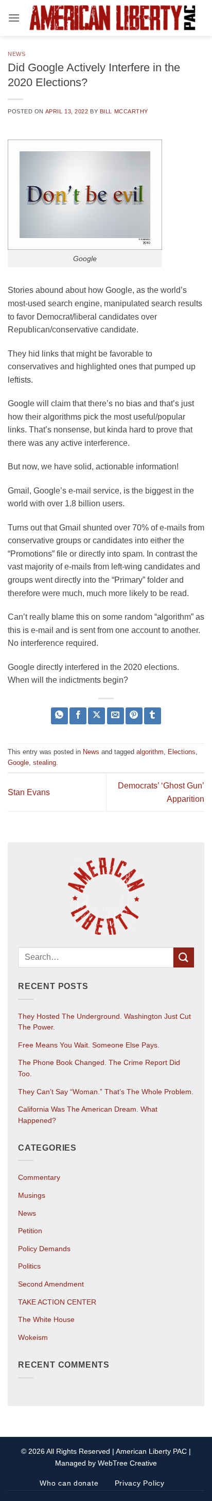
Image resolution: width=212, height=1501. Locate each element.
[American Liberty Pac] (112, 18)
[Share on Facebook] (77, 715)
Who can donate (69, 1483)
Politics (29, 1266)
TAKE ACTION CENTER (57, 1302)
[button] (14, 17)
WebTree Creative (127, 1463)
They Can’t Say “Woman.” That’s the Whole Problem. (105, 1092)
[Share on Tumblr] (152, 715)
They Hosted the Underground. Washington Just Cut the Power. (104, 1022)
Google (18, 762)
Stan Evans (29, 792)
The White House (46, 1319)
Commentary (39, 1177)
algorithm (150, 752)
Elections (182, 752)
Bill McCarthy (124, 111)
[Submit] (183, 957)
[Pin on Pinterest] (134, 715)
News (16, 54)
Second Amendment (51, 1284)
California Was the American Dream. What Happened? (87, 1114)
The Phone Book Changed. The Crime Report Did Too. (99, 1068)
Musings (31, 1195)
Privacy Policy (140, 1483)
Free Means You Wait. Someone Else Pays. (89, 1045)
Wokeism (33, 1337)
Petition (30, 1231)
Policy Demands (44, 1249)
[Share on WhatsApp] (59, 715)
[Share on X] (96, 715)
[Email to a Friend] (115, 715)
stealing (44, 762)
